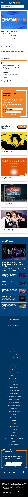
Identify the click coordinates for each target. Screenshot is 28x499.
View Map (5, 77)
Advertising (14, 435)
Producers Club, (7, 34)
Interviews (14, 375)
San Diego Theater (14, 402)
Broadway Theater (14, 328)
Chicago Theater (14, 331)
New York (14, 420)
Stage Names (14, 429)
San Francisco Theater (14, 349)
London (14, 423)
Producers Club (7, 74)
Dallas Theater (14, 387)
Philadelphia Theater (14, 346)
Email (5, 109)
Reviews (14, 370)
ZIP (4, 111)
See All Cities (14, 361)
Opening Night (14, 373)
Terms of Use (11, 492)
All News (14, 414)
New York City (16, 34)
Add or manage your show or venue (14, 438)
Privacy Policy (5, 492)
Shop (14, 432)
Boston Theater (14, 337)
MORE (21, 127)
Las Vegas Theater (14, 340)
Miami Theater (14, 343)
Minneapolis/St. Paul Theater (14, 358)
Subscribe (14, 114)
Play (13, 38)
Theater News (14, 367)
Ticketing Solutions (14, 444)
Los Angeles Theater (14, 334)
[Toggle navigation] (1, 3)
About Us (14, 441)
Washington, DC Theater (14, 355)
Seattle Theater (14, 352)
